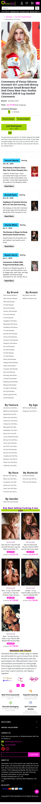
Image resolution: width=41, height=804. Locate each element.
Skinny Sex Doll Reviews (10, 440)
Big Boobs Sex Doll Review (30, 295)
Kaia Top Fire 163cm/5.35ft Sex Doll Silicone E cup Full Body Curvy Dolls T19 (10, 547)
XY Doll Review (8, 305)
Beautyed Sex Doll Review (10, 427)
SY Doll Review (8, 356)
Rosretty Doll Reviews (10, 375)
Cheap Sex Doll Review (10, 424)
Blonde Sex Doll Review (10, 476)
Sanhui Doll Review (10, 311)
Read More (9, 186)
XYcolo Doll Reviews (10, 337)
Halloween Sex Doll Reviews (10, 430)
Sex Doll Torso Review (10, 446)
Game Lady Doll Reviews (10, 394)
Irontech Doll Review (23, 17)
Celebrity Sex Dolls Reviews (10, 465)
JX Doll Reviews (8, 398)
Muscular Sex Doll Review (10, 433)
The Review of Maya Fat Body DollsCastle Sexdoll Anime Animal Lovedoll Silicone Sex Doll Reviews (15, 233)
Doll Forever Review (10, 298)
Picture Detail (8, 119)
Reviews (9, 17)
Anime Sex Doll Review (10, 408)
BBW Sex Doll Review (10, 411)
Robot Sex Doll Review (10, 417)
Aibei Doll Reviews (9, 359)
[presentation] (18, 685)
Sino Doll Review (9, 314)
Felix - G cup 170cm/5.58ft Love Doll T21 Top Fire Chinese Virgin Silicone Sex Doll (11, 593)
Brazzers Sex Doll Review (10, 459)
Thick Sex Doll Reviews (10, 443)
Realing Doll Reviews (10, 382)
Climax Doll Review (10, 378)
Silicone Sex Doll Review (30, 479)
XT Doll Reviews (8, 330)
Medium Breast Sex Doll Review (30, 298)
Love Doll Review (28, 476)
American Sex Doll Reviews (10, 485)
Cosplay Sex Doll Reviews (10, 456)
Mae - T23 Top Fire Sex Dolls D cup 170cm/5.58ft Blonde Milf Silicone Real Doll (10, 638)
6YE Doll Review (8, 391)
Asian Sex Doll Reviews (10, 488)
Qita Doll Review (9, 308)
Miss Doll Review (9, 372)
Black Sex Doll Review (10, 479)
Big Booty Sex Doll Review (10, 414)
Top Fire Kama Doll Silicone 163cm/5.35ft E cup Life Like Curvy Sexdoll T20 (30, 547)
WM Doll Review (9, 302)
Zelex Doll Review (9, 366)
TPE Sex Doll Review (29, 482)
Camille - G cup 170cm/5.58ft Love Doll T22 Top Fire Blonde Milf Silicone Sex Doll (30, 593)
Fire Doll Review (9, 346)
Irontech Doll (24, 11)
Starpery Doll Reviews (10, 343)
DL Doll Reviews (8, 350)
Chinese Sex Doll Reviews (10, 492)
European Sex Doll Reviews (10, 482)
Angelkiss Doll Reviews (10, 321)
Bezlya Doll (34, 11)
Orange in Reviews (10, 388)
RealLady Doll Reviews (10, 324)
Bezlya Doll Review (9, 385)
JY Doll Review (8, 318)
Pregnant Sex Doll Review (30, 411)
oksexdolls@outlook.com (13, 742)
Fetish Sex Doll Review (10, 462)
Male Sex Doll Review (10, 502)
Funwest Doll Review (10, 369)
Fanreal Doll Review (10, 334)
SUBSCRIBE (33, 754)
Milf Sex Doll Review (30, 408)
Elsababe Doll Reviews (10, 327)
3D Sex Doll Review (10, 449)
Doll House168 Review (10, 295)
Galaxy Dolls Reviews (10, 362)
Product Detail (23, 119)
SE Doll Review (8, 353)
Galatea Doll (14, 11)
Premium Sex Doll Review (10, 421)
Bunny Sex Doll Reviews (10, 453)
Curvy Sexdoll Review (10, 437)
